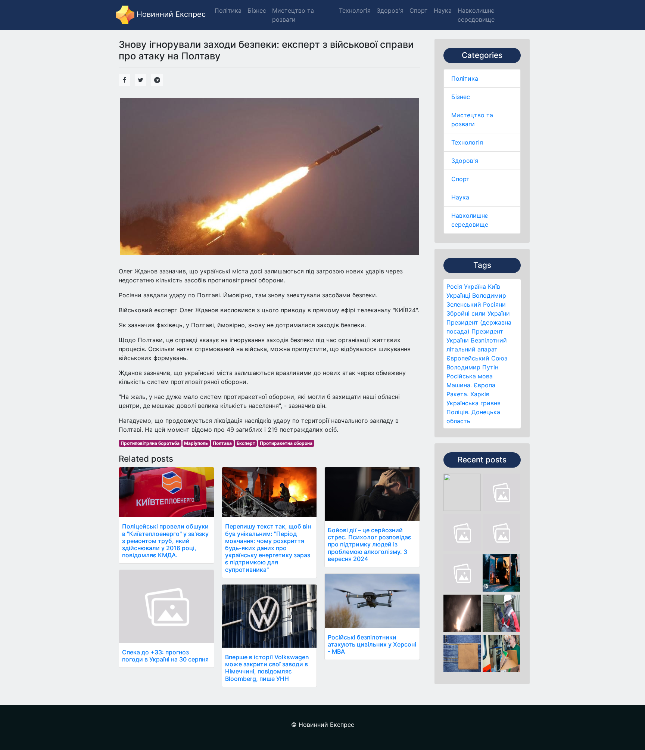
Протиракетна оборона (286, 443)
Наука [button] (443, 10)
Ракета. (457, 394)
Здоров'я (464, 160)
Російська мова (469, 376)
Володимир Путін (472, 367)
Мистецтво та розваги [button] (293, 15)
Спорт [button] (418, 10)
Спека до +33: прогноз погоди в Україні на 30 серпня (165, 655)
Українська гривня (473, 403)
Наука (460, 197)
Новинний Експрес (170, 14)
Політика (464, 78)
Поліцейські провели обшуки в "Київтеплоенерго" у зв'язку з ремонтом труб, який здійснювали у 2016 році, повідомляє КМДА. (165, 541)
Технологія (467, 142)
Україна (475, 286)
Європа (484, 385)
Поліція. (458, 412)
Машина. (459, 385)
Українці (458, 295)
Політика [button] (228, 10)
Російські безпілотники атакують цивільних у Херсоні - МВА (372, 644)
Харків (479, 394)
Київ (494, 286)
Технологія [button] (355, 10)
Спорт (460, 179)
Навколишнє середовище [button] (476, 15)
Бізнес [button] (256, 10)
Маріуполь (196, 443)
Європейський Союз (476, 358)
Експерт (246, 443)
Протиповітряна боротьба (150, 443)
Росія (454, 286)
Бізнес (460, 96)
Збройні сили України (478, 313)
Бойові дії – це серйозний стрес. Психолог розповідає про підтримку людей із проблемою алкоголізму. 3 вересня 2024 (369, 544)
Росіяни (494, 304)
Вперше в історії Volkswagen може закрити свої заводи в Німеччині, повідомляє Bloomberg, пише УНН (267, 667)
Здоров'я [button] (390, 10)
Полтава (222, 443)
